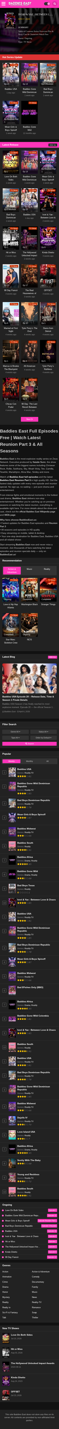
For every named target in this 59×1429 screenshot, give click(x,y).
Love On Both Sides (22, 1335)
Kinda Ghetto (18, 1377)
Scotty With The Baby (29, 1160)
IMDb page (9, 515)
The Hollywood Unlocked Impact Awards (32, 1363)
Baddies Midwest (26, 829)
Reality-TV (29, 773)
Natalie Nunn (39, 462)
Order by (43, 738)
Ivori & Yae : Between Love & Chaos (36, 900)
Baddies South (25, 843)
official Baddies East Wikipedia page (37, 511)
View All (52, 145)
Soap (34, 1312)
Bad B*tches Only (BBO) (30, 987)
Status (43, 732)
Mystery (6, 1297)
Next (28, 419)
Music (29, 569)
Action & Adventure (12, 570)
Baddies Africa (25, 857)
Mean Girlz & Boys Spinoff (31, 814)
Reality (47, 569)
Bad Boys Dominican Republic (33, 800)
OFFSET (15, 1392)
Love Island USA (26, 1132)
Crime (5, 1282)
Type (14, 738)
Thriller (35, 1317)
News (34, 1297)
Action (5, 1271)
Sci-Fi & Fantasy (10, 1312)
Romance (36, 1307)
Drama (27, 861)
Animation (6, 1277)
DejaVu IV (22, 1118)
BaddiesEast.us (7, 554)
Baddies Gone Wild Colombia (33, 1016)
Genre (15, 732)
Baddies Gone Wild (27, 871)
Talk (4, 1317)
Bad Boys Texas (26, 885)
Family (35, 1287)
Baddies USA (24, 769)
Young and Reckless (28, 1174)
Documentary (38, 1282)
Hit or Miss (16, 1349)
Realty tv (6, 1307)
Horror (5, 1292)
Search (30, 744)
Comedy (35, 1277)
